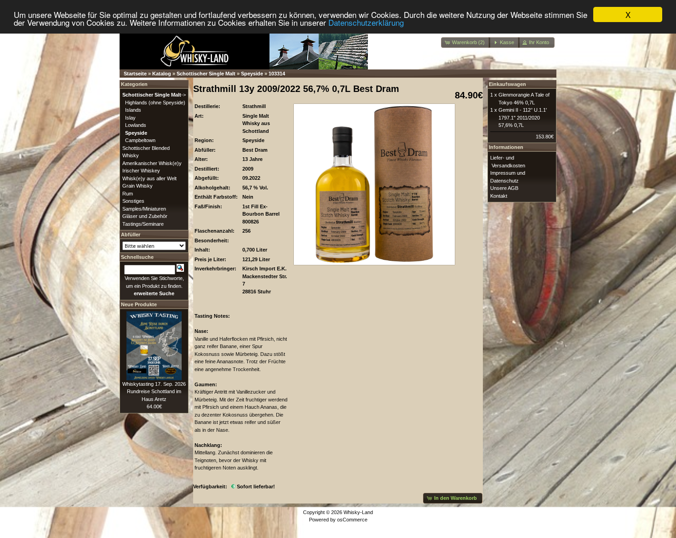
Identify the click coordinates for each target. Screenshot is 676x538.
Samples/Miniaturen (144, 209)
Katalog (161, 73)
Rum (127, 193)
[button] (465, 42)
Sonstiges (133, 201)
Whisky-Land (358, 512)
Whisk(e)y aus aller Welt (149, 178)
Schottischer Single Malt (206, 73)
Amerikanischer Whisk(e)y (152, 163)
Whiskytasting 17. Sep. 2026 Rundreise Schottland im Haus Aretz (154, 391)
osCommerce (352, 519)
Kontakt (498, 196)
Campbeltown (140, 140)
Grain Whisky (137, 186)
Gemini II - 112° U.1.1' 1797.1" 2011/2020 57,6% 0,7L (522, 117)
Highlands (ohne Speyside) (155, 102)
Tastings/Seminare (143, 224)
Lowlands (135, 125)
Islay (130, 117)
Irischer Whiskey (141, 170)
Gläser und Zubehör (144, 216)
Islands (133, 110)
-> (154, 94)
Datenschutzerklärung (366, 23)
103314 (277, 73)
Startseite (135, 73)
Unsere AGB (504, 188)
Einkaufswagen (507, 84)
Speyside (252, 73)
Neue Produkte (139, 304)
